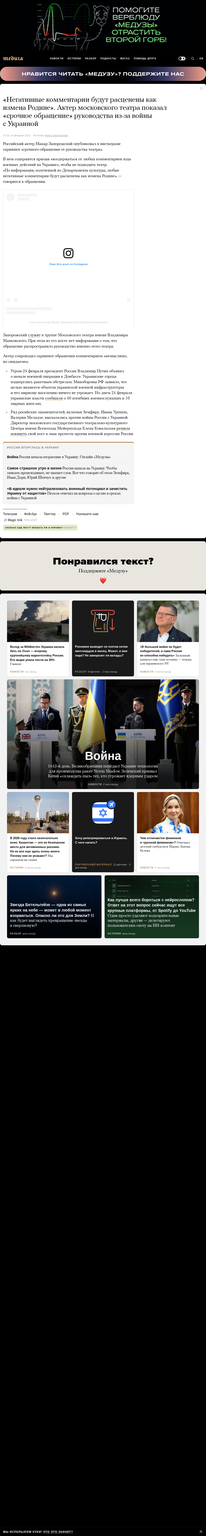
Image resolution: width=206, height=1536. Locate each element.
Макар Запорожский (57, 135)
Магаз (124, 58)
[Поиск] (192, 58)
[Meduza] (13, 58)
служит (34, 335)
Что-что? (29, 520)
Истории (74, 58)
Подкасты (108, 58)
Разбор (91, 58)
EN (201, 58)
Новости (57, 58)
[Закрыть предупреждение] (201, 1531)
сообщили (54, 398)
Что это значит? (56, 1531)
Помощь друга (144, 58)
